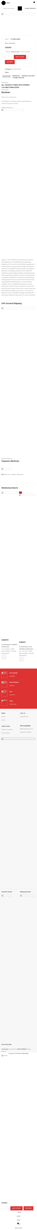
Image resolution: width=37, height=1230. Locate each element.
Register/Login (15, 52)
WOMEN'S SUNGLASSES (26, 649)
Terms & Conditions (7, 730)
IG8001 (22, 642)
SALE (30, 647)
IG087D (5, 640)
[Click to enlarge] (5, 29)
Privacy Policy (5, 733)
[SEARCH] (20, 8)
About (3, 720)
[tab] (6, 76)
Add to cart (20, 57)
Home (7, 39)
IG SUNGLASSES (15, 39)
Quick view (3, 662)
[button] (3, 657)
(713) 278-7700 (24, 717)
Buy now (10, 62)
